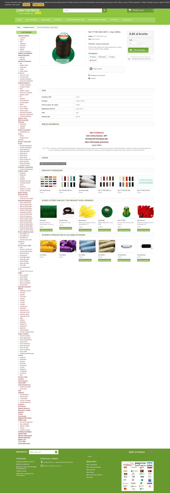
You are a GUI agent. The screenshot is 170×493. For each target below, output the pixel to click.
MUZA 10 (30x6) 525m (26, 224)
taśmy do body (23, 347)
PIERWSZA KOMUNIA (24, 432)
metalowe (22, 126)
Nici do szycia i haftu (24, 245)
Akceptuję (26, 4)
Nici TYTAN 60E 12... (105, 190)
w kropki (22, 302)
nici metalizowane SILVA (24, 268)
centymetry (22, 67)
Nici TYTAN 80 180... (124, 190)
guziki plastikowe (24, 151)
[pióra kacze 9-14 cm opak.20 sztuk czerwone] (146, 211)
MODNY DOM (22, 420)
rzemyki (21, 367)
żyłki (21, 375)
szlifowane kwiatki (24, 183)
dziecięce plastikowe (25, 145)
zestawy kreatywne (25, 85)
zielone (21, 39)
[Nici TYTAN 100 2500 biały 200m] (146, 181)
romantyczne (23, 306)
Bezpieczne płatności (98, 20)
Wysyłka (114, 20)
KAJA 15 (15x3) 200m (25, 214)
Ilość (130, 40)
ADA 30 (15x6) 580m (25, 208)
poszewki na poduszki (25, 422)
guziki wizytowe (24, 161)
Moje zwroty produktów (93, 467)
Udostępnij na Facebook (97, 75)
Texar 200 (22, 265)
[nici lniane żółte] (48, 246)
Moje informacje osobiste (94, 475)
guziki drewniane (24, 149)
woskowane (22, 365)
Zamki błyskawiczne (24, 385)
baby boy (22, 59)
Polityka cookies (38, 4)
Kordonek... (102, 220)
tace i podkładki (24, 424)
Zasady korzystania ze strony (25, 461)
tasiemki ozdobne (24, 336)
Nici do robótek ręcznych (25, 232)
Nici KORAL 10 (24, 234)
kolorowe (22, 47)
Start (19, 20)
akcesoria (22, 187)
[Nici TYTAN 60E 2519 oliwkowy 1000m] (126, 211)
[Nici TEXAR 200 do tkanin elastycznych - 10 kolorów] (68, 181)
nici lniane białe (83, 190)
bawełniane (22, 359)
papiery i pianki (23, 94)
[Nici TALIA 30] (48, 181)
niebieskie (22, 43)
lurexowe (22, 361)
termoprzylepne (24, 394)
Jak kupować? (31, 20)
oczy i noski (23, 106)
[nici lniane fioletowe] (68, 246)
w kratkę (22, 300)
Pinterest (93, 60)
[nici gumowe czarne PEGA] (146, 246)
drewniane (22, 173)
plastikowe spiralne (25, 387)
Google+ (112, 57)
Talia (21, 247)
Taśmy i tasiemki (23, 334)
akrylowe (22, 179)
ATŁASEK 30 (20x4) (25, 212)
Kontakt (58, 20)
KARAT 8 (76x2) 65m (25, 210)
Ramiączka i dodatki (24, 410)
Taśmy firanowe (23, 381)
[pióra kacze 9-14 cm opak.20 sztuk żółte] (87, 211)
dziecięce (22, 292)
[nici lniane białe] (87, 181)
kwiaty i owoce (23, 110)
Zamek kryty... (63, 220)
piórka (21, 104)
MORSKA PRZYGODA (24, 418)
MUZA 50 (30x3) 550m (26, 228)
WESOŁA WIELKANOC (25, 436)
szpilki (21, 69)
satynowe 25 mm (24, 316)
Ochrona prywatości (75, 20)
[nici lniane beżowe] (107, 246)
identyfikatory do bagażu (23, 133)
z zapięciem (23, 371)
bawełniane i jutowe (25, 290)
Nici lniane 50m (24, 253)
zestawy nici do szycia (26, 271)
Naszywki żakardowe (24, 287)
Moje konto (91, 461)
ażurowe (22, 298)
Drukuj (93, 78)
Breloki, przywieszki (24, 130)
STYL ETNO (21, 441)
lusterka (21, 428)
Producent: (91, 44)
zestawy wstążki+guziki (26, 332)
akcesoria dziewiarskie (26, 81)
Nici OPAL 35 (23, 238)
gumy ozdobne (23, 275)
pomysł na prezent (24, 51)
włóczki (21, 243)
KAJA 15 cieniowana (25, 216)
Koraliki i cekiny (23, 171)
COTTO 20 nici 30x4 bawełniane (25, 240)
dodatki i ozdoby (24, 90)
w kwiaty (22, 304)
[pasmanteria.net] (38, 11)
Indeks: (90, 36)
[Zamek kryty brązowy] (68, 211)
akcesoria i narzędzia (25, 92)
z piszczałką (23, 398)
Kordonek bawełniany (24, 200)
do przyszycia (23, 396)
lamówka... (43, 220)
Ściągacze (21, 404)
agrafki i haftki (23, 65)
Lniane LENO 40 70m (25, 251)
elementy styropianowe (26, 114)
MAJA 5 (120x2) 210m (26, 218)
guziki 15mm (23, 155)
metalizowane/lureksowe (26, 353)
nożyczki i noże (24, 75)
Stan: (90, 39)
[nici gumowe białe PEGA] (126, 246)
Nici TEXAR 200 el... (65, 190)
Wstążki (20, 288)
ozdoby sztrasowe (24, 190)
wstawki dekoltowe (24, 402)
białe (21, 41)
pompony (22, 98)
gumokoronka (23, 285)
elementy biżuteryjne (25, 112)
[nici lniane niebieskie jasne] (87, 246)
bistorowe (22, 363)
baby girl (22, 57)
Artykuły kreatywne (24, 83)
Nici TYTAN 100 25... (144, 190)
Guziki (20, 143)
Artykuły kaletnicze (24, 408)
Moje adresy (90, 472)
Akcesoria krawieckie (24, 61)
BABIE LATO (22, 439)
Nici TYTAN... (122, 220)
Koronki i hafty (22, 377)
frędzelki (22, 128)
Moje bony (89, 477)
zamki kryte (23, 388)
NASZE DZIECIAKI (23, 55)
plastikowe (22, 124)
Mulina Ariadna (22, 192)
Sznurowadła (22, 416)
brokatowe (22, 45)
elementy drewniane (25, 116)
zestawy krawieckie (25, 79)
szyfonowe (22, 296)
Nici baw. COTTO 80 (25, 249)
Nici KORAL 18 (24, 236)
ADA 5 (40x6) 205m (25, 202)
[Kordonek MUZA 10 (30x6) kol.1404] (107, 211)
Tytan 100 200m (24, 263)
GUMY (20, 273)
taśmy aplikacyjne (24, 338)
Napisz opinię (97, 69)
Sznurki (20, 355)
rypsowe (22, 294)
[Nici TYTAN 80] (126, 181)
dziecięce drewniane (25, 147)
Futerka (20, 414)
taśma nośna (23, 341)
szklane (21, 177)
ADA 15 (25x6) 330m (25, 206)
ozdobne (22, 320)
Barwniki (21, 412)
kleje (21, 89)
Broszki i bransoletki (24, 141)
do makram (22, 373)
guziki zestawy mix (25, 159)
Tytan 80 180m (23, 261)
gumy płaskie (23, 277)
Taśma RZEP (22, 383)
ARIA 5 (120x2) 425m (25, 222)
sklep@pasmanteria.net (55, 466)
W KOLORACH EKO (24, 443)
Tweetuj (93, 57)
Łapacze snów (22, 118)
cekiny (21, 185)
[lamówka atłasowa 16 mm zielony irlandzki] (48, 211)
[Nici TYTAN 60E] (107, 181)
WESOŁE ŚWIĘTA (23, 36)
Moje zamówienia (91, 464)
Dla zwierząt (22, 406)
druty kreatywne (24, 100)
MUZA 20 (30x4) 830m (26, 226)
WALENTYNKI (22, 434)
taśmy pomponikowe (25, 339)
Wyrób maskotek (23, 120)
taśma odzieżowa (24, 343)
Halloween (22, 322)
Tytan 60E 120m (24, 259)
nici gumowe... (122, 255)
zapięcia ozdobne (24, 165)
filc (20, 96)
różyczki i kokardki (25, 400)
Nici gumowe (23, 255)
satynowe (22, 357)
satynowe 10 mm (24, 312)
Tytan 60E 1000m (24, 257)
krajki (21, 318)
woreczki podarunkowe (26, 169)
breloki (21, 136)
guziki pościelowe (24, 163)
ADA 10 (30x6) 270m (25, 204)
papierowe (22, 328)
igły (20, 63)
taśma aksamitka (24, 345)
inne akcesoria (23, 77)
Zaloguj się (126, 20)
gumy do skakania (24, 283)
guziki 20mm (23, 157)
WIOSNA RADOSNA (24, 437)
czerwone (22, 38)
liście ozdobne (23, 108)
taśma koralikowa (24, 349)
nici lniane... (43, 255)
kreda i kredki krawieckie (23, 72)
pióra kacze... (83, 220)
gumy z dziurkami (24, 281)
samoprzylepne (24, 102)
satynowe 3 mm (24, 310)
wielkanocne (23, 326)
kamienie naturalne (25, 181)
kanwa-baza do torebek (26, 198)
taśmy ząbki (23, 351)
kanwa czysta (23, 196)
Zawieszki (21, 122)
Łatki (19, 390)
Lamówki (21, 379)
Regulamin (46, 20)
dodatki (21, 49)
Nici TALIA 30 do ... (46, 190)
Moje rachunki (90, 469)
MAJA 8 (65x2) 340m (25, 220)
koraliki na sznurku (25, 188)
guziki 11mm (23, 153)
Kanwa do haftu (23, 194)
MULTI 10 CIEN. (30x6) (26, 230)
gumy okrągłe (23, 279)
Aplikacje (21, 392)
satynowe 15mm (24, 314)
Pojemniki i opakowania (25, 167)
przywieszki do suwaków (23, 138)
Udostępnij (102, 57)
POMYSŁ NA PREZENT (25, 53)
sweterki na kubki (24, 430)
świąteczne (22, 324)
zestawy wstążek (24, 87)
